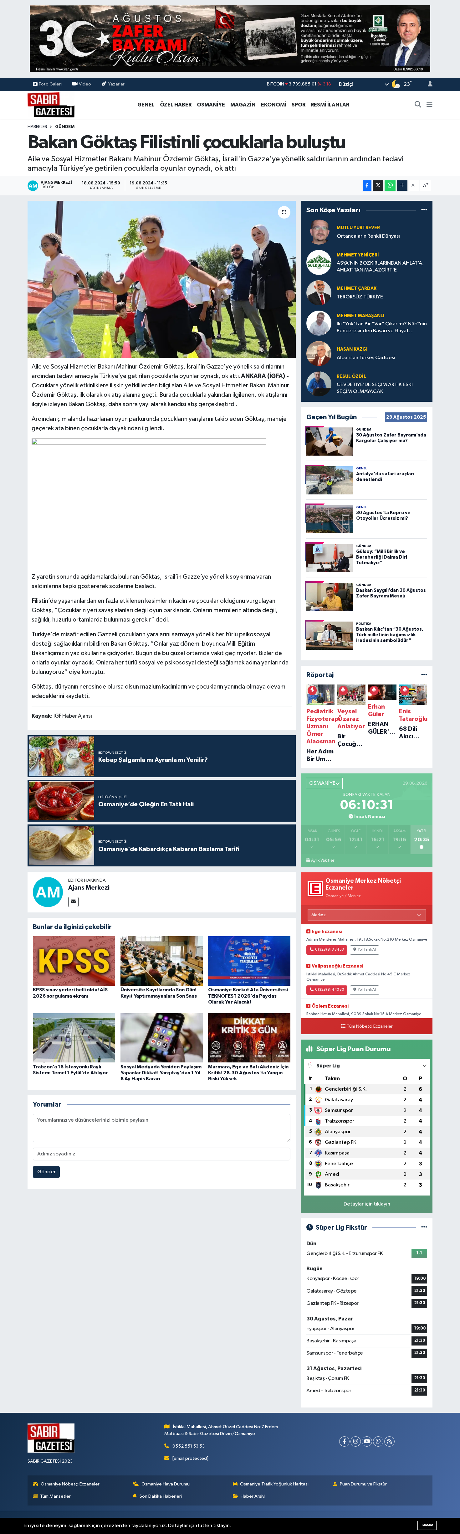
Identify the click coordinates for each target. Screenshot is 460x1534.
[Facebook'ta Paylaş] (367, 185)
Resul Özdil (351, 376)
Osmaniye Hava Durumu (165, 1484)
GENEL (146, 104)
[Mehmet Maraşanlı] (318, 323)
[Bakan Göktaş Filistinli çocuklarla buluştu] (162, 279)
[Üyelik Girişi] (427, 84)
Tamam (427, 1525)
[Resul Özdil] (318, 383)
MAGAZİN (243, 104)
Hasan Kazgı (352, 349)
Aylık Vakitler (322, 860)
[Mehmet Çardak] (318, 292)
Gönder (46, 1172)
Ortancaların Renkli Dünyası (368, 236)
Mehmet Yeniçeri (358, 255)
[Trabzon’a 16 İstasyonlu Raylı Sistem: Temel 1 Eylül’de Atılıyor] (74, 1038)
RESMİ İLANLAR (330, 104)
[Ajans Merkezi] (48, 892)
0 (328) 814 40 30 (329, 990)
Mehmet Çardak (356, 288)
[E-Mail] (73, 902)
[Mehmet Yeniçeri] (318, 262)
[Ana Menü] (429, 105)
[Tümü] (424, 210)
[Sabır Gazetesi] (51, 104)
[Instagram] (355, 1441)
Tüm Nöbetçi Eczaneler (370, 1026)
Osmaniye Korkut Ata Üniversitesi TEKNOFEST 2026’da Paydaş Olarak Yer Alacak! (248, 995)
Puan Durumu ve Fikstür (363, 1484)
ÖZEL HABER (176, 104)
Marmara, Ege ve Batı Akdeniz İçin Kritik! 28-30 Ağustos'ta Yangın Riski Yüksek (248, 1072)
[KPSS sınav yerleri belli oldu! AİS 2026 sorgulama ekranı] (74, 960)
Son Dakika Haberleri (161, 1496)
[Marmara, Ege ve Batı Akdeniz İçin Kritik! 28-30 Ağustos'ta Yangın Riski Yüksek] (249, 1038)
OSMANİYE (211, 104)
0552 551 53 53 (188, 1446)
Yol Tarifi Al (367, 950)
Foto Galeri (50, 84)
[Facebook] (344, 1441)
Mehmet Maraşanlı (360, 315)
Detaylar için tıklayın (367, 1204)
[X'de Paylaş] (378, 185)
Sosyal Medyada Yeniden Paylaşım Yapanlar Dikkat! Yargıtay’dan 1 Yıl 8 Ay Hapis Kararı (161, 1072)
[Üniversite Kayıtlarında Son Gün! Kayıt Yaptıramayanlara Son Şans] (161, 960)
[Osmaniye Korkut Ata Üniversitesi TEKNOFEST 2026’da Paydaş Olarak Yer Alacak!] (249, 960)
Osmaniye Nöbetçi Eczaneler (70, 1484)
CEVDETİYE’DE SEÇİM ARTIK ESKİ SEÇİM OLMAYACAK (375, 388)
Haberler (37, 127)
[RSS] (389, 1441)
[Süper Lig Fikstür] (424, 1227)
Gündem (64, 127)
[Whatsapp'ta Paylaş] (390, 185)
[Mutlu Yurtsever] (318, 232)
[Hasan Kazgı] (318, 353)
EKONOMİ (273, 104)
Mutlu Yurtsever (358, 227)
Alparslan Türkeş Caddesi (366, 357)
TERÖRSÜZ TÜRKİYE (360, 297)
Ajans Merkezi (89, 888)
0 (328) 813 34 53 (329, 950)
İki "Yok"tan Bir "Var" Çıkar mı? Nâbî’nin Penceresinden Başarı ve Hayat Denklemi (382, 327)
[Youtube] (367, 1441)
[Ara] (418, 105)
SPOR (298, 104)
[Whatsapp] (378, 1441)
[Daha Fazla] (402, 185)
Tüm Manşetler (55, 1496)
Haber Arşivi (253, 1496)
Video (85, 84)
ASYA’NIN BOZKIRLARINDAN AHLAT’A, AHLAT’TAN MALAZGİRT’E (380, 266)
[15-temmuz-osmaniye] (230, 38)
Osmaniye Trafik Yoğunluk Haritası (274, 1484)
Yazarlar (116, 84)
